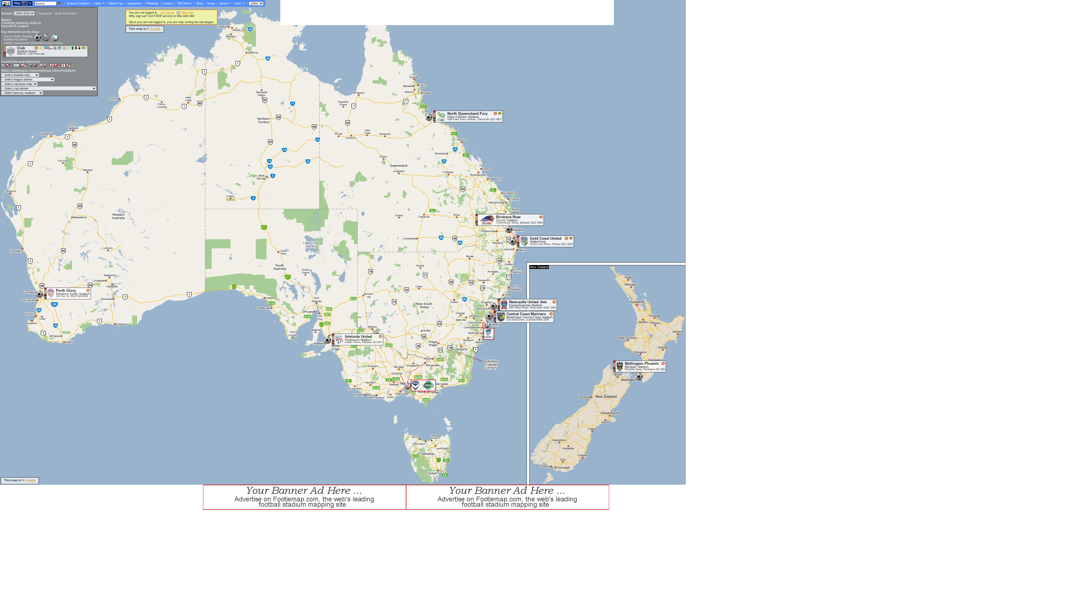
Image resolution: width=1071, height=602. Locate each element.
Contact (167, 3)
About (223, 3)
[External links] (243, 3)
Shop (199, 3)
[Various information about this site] (228, 3)
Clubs (98, 3)
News (211, 3)
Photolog (152, 3)
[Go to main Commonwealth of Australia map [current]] (21, 3)
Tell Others (184, 3)
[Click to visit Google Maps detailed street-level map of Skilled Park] (518, 241)
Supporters (134, 3)
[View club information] (103, 3)
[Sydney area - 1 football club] (486, 326)
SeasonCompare (78, 3)
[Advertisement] (381, 12)
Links (238, 3)
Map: (17, 3)
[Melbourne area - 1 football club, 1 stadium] (407, 387)
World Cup (116, 3)
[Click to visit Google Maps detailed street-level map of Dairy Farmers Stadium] (435, 116)
